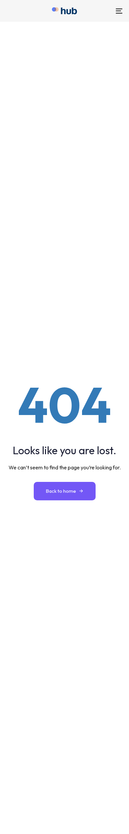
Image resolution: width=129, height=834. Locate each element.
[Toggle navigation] (103, 11)
